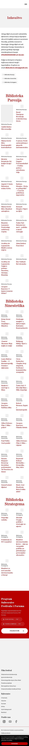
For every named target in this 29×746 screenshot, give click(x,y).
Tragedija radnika (4, 519)
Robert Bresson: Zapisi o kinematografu (22, 406)
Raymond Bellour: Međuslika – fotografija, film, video (20, 463)
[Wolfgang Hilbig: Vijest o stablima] (22, 333)
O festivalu (4, 698)
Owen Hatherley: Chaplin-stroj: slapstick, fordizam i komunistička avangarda (21, 365)
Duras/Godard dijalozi (6, 486)
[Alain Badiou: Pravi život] (22, 237)
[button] (26, 4)
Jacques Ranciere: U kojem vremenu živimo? (6, 290)
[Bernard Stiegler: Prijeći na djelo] (22, 200)
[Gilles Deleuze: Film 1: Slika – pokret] (7, 415)
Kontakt (3, 703)
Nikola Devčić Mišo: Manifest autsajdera (6, 209)
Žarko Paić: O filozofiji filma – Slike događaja (22, 387)
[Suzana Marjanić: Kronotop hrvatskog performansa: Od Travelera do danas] (7, 451)
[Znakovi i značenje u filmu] (7, 378)
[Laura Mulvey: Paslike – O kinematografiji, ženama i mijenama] (7, 351)
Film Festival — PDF (12, 619)
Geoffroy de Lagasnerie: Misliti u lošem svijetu (6, 246)
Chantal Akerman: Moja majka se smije (6, 343)
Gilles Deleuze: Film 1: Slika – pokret (6, 425)
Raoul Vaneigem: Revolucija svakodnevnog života (21, 116)
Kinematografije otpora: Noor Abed (11, 680)
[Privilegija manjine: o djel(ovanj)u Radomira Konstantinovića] (22, 311)
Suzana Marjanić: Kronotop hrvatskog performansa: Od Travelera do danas (7, 465)
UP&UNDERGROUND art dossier (12, 55)
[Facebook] (16, 722)
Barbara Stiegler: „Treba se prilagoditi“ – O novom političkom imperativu (22, 189)
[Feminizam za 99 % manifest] (7, 532)
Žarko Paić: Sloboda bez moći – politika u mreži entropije (21, 227)
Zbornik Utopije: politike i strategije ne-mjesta (21, 522)
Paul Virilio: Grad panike (5, 442)
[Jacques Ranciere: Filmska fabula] (22, 415)
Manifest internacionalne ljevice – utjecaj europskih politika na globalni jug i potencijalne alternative (22, 547)
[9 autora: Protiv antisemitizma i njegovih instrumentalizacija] (22, 135)
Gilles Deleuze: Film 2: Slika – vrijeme (21, 443)
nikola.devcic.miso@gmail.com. (16, 68)
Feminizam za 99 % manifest (6, 541)
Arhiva (3, 706)
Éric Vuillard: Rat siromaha (21, 263)
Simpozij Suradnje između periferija (11, 689)
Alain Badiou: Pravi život (21, 244)
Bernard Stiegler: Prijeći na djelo (21, 209)
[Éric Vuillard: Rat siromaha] (22, 255)
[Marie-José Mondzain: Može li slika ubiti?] (22, 477)
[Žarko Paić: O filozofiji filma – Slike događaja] (22, 378)
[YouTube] (10, 722)
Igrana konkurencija (6, 677)
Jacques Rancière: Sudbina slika (6, 405)
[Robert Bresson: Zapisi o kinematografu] (22, 395)
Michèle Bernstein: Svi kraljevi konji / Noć (6, 162)
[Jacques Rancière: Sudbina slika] (7, 395)
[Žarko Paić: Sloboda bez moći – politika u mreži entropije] (22, 217)
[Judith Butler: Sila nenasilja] (7, 113)
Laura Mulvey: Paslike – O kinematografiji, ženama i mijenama (7, 363)
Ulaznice (3, 700)
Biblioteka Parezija (9, 74)
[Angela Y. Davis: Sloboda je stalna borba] (7, 178)
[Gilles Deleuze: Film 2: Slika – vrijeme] (22, 433)
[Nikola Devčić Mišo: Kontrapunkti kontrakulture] (7, 135)
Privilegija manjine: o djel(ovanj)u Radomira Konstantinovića (22, 323)
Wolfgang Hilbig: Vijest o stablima (21, 343)
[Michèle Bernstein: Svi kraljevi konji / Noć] (7, 153)
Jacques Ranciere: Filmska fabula (21, 425)
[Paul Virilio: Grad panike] (7, 433)
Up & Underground (6, 709)
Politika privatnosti (5, 733)
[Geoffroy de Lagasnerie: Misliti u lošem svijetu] (7, 237)
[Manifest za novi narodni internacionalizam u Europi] (7, 561)
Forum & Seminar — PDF (13, 624)
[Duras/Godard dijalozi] (7, 477)
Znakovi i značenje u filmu (5, 387)
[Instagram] (4, 722)
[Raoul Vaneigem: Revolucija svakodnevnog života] (22, 106)
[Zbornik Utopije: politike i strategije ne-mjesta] (22, 510)
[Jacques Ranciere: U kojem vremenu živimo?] (7, 280)
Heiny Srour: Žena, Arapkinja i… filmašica (6, 322)
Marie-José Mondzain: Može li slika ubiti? (20, 488)
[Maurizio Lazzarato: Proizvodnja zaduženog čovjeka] (7, 217)
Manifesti (3, 712)
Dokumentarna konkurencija (9, 674)
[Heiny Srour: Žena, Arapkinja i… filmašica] (7, 311)
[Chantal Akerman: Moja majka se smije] (7, 333)
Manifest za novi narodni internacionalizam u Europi (8, 571)
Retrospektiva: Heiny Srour (8, 686)
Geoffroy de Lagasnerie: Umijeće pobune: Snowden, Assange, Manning (5, 268)
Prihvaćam (14, 743)
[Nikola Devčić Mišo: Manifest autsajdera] (7, 200)
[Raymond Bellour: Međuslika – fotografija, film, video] (22, 451)
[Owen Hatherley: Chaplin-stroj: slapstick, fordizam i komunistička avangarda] (22, 351)
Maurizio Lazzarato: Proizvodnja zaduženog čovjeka (5, 227)
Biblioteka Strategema (10, 82)
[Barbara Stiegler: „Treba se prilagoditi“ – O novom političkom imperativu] (22, 178)
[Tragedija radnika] (7, 510)
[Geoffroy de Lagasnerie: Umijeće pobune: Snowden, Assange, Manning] (7, 255)
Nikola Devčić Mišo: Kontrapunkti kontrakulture (6, 144)
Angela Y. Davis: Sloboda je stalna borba (7, 186)
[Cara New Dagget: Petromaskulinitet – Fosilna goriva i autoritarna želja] (22, 153)
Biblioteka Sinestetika (10, 78)
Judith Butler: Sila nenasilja (6, 128)
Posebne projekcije (6, 683)
